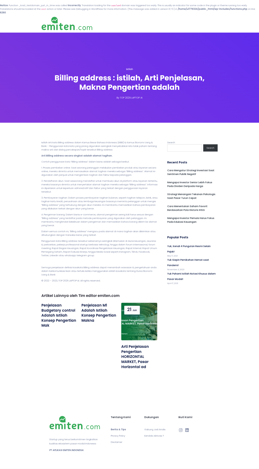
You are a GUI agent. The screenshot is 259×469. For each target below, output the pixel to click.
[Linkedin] (187, 430)
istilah (112, 271)
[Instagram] (180, 430)
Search (171, 142)
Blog (134, 23)
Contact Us (150, 23)
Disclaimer (116, 442)
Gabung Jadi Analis (154, 429)
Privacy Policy (118, 435)
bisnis (100, 161)
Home (120, 23)
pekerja (61, 244)
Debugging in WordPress (89, 9)
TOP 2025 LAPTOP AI (131, 97)
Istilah (129, 69)
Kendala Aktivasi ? (154, 435)
